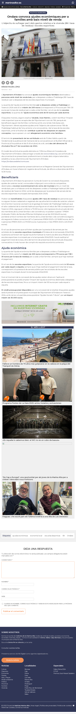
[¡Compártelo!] (3, 82)
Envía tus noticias (22, 707)
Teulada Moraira (30, 690)
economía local (36, 536)
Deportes (4, 671)
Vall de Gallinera (30, 692)
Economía (5, 673)
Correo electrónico (10, 589)
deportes (47, 7)
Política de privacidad (48, 705)
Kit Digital (21, 654)
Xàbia (26, 694)
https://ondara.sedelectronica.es (15, 161)
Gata (26, 675)
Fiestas (3, 675)
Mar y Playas (5, 677)
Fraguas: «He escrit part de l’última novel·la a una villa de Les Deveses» (35, 517)
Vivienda (4, 688)
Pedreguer (28, 684)
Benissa (27, 669)
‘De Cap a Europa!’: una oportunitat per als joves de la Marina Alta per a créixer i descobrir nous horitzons (35, 478)
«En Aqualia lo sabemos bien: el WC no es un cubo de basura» (30, 440)
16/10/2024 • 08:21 (6, 89)
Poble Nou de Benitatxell (33, 688)
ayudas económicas (20, 536)
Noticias (5, 666)
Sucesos (4, 686)
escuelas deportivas (52, 536)
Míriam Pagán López (10, 87)
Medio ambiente (7, 680)
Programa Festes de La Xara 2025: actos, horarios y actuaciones (31, 403)
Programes (67, 7)
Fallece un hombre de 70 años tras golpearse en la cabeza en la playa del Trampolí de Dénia (36, 365)
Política (53, 7)
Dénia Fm (41, 7)
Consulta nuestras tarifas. (10, 648)
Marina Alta (28, 680)
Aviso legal (35, 705)
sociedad (58, 7)
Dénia (27, 673)
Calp (26, 671)
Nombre (5, 582)
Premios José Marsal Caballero (64, 673)
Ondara (70, 536)
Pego (26, 686)
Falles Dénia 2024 (60, 669)
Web (3, 596)
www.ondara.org (50, 154)
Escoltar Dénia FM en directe (11, 7)
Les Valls (27, 677)
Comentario (6, 560)
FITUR (56, 671)
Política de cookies (64, 705)
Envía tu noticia (12, 660)
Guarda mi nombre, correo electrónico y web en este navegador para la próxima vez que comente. (38, 604)
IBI (64, 536)
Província (4, 684)
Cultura (35, 7)
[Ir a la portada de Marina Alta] (13, 2)
